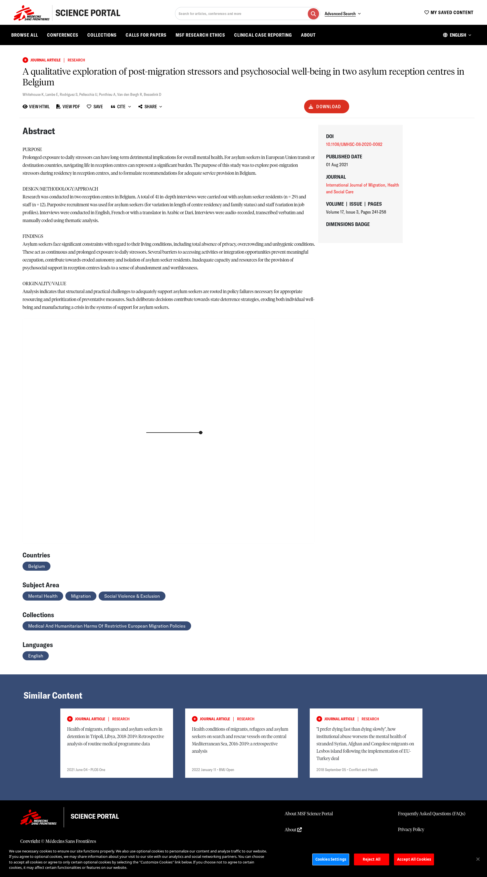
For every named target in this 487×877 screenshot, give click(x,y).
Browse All (24, 35)
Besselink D (152, 94)
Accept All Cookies (414, 859)
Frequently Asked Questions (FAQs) (431, 814)
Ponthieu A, (108, 94)
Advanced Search (340, 13)
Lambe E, (52, 94)
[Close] (478, 859)
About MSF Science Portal (309, 814)
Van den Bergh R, (130, 94)
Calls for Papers (146, 35)
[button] (457, 35)
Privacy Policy (411, 829)
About (308, 35)
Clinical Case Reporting (263, 35)
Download (328, 106)
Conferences (62, 35)
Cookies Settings (330, 859)
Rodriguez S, (69, 94)
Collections (102, 35)
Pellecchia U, (89, 94)
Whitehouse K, (34, 94)
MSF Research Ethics (200, 35)
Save (98, 106)
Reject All (371, 859)
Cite (121, 106)
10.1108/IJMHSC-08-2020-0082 (354, 144)
